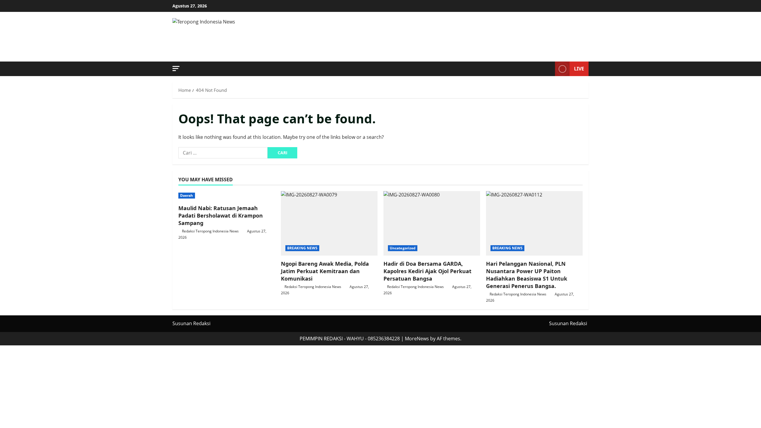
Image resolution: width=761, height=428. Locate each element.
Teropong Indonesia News (281, 37)
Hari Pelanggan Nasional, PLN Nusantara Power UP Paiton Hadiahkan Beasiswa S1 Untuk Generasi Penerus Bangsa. (526, 275)
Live (579, 68)
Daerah (186, 195)
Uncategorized (403, 248)
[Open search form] (549, 69)
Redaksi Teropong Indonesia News (210, 231)
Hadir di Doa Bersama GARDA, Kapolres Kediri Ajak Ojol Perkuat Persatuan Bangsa (427, 271)
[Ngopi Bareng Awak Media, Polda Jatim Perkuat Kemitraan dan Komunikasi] (329, 223)
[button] (176, 68)
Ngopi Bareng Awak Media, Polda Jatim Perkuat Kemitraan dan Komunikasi (325, 271)
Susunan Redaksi (191, 323)
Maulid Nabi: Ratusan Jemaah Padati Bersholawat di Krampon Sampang (220, 215)
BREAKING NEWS (302, 248)
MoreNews (417, 338)
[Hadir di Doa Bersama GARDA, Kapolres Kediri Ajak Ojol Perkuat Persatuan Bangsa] (431, 223)
